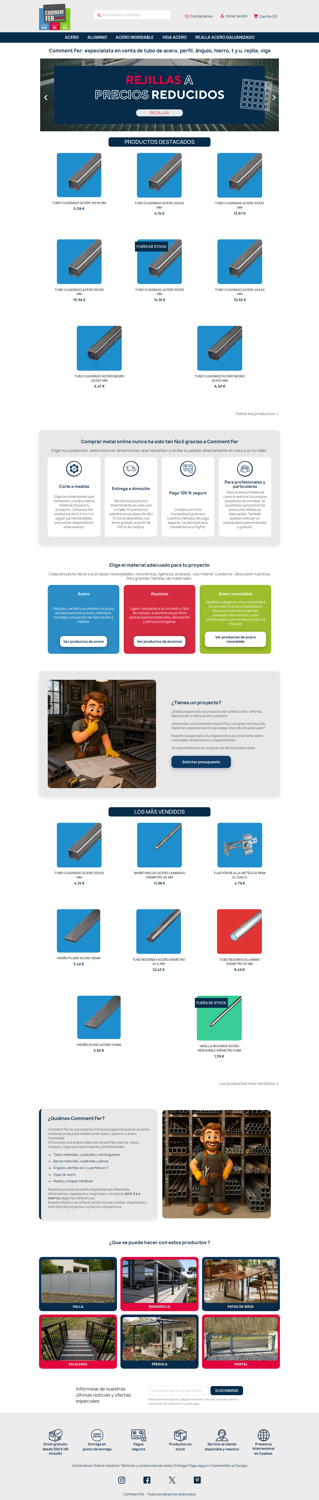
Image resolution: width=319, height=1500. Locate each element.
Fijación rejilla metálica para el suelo (240, 875)
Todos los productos (257, 414)
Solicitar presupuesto (201, 762)
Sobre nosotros (107, 1465)
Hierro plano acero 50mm (99, 1045)
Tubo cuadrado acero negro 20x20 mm (99, 378)
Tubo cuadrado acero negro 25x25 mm (220, 378)
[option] (159, 95)
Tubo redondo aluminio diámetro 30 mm (239, 962)
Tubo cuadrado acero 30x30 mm (79, 292)
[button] (58, 95)
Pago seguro (199, 1465)
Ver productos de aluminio (159, 641)
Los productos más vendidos (249, 1083)
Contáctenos (82, 1465)
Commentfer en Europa (229, 1465)
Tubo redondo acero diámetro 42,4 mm (158, 962)
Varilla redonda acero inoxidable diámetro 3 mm (219, 1048)
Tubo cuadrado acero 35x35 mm (159, 292)
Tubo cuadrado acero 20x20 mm (159, 205)
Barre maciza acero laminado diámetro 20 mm (159, 875)
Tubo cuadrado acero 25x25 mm (239, 205)
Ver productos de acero (83, 641)
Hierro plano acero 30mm (78, 958)
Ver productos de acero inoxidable (235, 639)
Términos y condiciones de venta (146, 1465)
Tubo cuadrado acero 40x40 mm (240, 292)
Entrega (180, 1465)
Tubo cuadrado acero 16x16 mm (79, 203)
